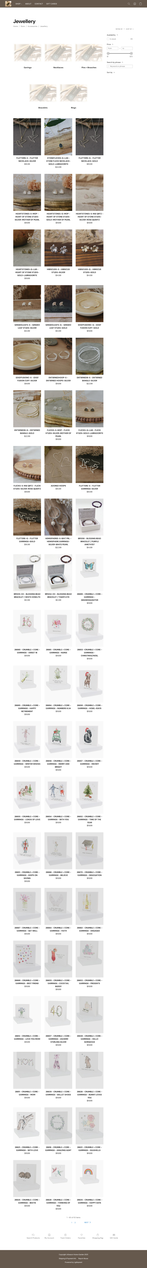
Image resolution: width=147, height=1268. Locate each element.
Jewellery (44, 26)
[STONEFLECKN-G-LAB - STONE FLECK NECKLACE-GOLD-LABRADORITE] (58, 136)
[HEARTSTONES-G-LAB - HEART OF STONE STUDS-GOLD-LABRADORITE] (27, 247)
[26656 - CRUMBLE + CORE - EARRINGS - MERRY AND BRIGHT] (58, 739)
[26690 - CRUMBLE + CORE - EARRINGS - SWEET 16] (27, 628)
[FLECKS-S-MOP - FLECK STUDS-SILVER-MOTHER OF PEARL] (58, 408)
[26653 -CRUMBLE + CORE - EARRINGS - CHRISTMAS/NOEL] (89, 628)
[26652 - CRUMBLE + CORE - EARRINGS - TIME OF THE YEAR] (89, 795)
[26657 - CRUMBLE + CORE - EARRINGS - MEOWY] (89, 739)
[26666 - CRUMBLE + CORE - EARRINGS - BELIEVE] (58, 850)
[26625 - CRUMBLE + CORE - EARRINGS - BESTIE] (27, 1178)
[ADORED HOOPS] (58, 464)
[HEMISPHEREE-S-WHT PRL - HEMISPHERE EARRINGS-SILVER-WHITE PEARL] (58, 517)
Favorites (81, 1238)
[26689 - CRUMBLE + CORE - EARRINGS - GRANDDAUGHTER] (89, 572)
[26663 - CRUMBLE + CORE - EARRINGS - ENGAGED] (89, 906)
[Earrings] (27, 49)
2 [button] (75, 1222)
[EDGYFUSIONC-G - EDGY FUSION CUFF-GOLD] (89, 303)
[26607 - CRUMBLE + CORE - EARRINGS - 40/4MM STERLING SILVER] (58, 1014)
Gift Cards (114, 1238)
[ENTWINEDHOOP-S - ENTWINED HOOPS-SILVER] (58, 356)
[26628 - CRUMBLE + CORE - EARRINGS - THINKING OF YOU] (58, 1178)
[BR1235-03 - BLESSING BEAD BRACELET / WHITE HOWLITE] (27, 572)
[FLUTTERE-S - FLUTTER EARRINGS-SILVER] (89, 464)
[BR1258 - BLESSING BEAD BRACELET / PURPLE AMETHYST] (89, 517)
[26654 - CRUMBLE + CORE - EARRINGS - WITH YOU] (58, 795)
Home (15, 26)
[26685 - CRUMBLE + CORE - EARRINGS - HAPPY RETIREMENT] (27, 683)
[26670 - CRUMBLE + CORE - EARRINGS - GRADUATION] (89, 850)
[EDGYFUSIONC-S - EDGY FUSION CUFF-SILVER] (27, 356)
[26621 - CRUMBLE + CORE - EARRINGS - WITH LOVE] (27, 1125)
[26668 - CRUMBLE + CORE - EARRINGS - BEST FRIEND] (27, 959)
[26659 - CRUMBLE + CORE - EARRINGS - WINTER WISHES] (27, 739)
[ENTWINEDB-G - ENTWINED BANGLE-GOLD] (27, 408)
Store (23, 26)
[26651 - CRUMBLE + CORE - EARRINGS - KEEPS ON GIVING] (27, 850)
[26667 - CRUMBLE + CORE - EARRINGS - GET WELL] (27, 906)
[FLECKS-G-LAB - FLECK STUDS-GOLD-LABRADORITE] (89, 408)
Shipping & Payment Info (67, 1258)
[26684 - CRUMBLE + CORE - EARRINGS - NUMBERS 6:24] (58, 683)
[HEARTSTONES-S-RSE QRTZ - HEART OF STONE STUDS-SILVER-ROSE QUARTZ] (89, 192)
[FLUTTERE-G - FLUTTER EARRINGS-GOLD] (27, 517)
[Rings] (73, 89)
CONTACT (39, 4)
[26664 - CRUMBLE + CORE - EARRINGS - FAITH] (58, 906)
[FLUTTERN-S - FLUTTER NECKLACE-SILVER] (27, 136)
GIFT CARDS (51, 4)
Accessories (32, 26)
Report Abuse (83, 1258)
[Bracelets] (43, 89)
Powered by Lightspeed (73, 1262)
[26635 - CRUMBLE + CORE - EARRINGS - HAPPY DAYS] (89, 1178)
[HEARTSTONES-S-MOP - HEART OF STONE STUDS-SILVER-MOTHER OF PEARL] (27, 192)
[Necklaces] (58, 49)
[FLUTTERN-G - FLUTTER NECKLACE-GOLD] (89, 136)
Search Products (33, 1238)
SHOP (18, 4)
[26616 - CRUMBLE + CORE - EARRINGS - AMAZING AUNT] (58, 1125)
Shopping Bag (97, 1238)
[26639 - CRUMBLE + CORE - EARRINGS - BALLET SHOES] (58, 1070)
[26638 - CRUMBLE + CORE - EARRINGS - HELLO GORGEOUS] (89, 1014)
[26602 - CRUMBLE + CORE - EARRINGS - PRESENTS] (89, 959)
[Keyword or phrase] (108, 66)
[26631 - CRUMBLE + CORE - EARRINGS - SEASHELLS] (89, 1125)
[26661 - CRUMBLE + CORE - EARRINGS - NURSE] (58, 628)
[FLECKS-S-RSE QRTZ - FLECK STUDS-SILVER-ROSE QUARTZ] (27, 464)
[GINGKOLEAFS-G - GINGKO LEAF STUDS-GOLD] (58, 303)
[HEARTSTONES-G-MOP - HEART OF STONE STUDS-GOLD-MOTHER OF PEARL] (58, 192)
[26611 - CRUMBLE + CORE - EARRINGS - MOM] (27, 1070)
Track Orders (65, 1238)
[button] (8, 3)
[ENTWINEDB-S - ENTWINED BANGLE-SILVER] (89, 356)
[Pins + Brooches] (88, 49)
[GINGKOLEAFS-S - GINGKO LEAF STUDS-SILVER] (27, 303)
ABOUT (28, 4)
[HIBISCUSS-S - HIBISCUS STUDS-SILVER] (58, 247)
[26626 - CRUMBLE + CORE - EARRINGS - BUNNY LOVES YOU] (89, 1070)
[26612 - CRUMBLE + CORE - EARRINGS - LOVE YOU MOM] (27, 1014)
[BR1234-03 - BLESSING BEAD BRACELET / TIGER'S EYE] (58, 572)
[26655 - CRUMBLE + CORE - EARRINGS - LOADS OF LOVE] (27, 795)
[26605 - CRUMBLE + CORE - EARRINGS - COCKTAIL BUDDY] (58, 959)
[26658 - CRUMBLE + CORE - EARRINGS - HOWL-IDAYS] (89, 683)
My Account (49, 1238)
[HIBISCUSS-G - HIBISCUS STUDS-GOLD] (89, 247)
